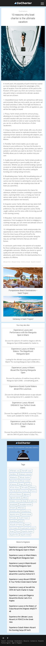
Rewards (41, 641)
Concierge (10, 641)
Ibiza (25, 498)
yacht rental (26, 535)
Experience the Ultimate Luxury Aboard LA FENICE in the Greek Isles (21, 619)
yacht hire (14, 535)
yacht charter (36, 262)
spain (28, 524)
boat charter (25, 477)
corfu (29, 484)
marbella (14, 504)
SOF (21, 521)
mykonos (26, 511)
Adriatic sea (15, 471)
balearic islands (25, 474)
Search (3, 641)
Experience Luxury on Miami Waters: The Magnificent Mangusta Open (23, 351)
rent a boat (26, 262)
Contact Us (33, 641)
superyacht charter (28, 528)
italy (25, 501)
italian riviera (15, 501)
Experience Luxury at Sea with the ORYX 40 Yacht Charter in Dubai (23, 424)
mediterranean (26, 504)
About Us (26, 641)
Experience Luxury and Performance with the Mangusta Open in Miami (23, 332)
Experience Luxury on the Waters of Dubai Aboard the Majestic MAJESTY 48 (23, 609)
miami (13, 508)
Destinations (23, 11)
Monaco (21, 508)
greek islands (16, 498)
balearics (14, 477)
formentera (23, 491)
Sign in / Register (17, 643)
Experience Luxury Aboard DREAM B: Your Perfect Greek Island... (23, 405)
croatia (25, 487)
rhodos (13, 518)
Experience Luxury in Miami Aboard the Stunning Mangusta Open (23, 370)
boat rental (16, 262)
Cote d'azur (15, 487)
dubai (33, 487)
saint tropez (24, 518)
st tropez (14, 528)
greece (27, 494)
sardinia (14, 521)
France (33, 491)
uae (12, 531)
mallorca (33, 501)
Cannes (14, 484)
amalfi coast (27, 471)
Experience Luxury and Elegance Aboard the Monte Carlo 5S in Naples (21, 598)
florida (13, 491)
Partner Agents (6, 643)
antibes (13, 474)
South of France (17, 524)
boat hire (7, 262)
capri (22, 484)
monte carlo (15, 511)
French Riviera (16, 494)
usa (18, 531)
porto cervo (15, 514)
